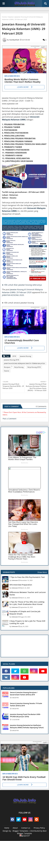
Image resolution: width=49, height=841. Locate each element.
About (15, 828)
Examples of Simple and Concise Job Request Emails (24, 612)
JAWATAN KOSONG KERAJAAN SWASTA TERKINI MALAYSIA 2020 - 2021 (24, 363)
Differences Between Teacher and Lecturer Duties (27, 593)
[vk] (6, 677)
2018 (14, 356)
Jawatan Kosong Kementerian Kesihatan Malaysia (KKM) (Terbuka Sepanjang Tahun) (27, 726)
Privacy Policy (39, 828)
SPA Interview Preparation (20, 585)
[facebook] (6, 671)
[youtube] (43, 671)
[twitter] (15, 671)
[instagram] (34, 671)
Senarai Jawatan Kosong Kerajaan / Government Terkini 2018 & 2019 (23, 693)
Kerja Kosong (18, 367)
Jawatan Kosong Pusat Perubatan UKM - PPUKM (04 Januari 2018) (25, 715)
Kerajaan (7, 367)
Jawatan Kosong (25, 356)
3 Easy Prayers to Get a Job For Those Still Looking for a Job (27, 622)
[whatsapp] (24, 671)
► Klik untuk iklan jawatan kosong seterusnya (22, 285)
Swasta (10, 17)
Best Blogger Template (31, 832)
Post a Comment (9, 418)
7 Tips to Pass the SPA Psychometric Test (27, 577)
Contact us (25, 828)
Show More (42, 572)
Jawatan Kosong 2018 (11, 360)
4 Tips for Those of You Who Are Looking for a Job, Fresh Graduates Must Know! (26, 603)
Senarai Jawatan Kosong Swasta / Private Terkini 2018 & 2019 (26, 704)
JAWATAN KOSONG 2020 (13, 295)
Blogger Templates (20, 831)
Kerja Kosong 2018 (34, 367)
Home (4, 17)
